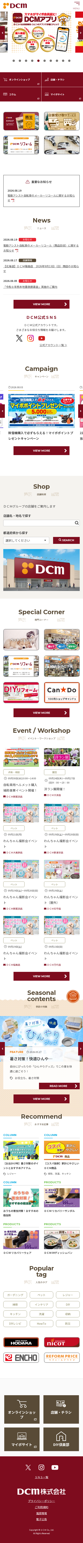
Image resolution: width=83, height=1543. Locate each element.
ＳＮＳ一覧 (41, 1477)
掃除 (50, 1173)
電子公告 (41, 1519)
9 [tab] (63, 61)
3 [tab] (26, 61)
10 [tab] (69, 61)
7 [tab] (51, 61)
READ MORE (58, 1086)
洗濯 (57, 1173)
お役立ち (20, 1078)
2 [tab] (20, 61)
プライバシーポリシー (41, 1501)
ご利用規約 (41, 1507)
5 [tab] (38, 61)
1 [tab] (14, 61)
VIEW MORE (41, 304)
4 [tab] (32, 61)
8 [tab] (57, 61)
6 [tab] (44, 61)
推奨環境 (41, 1513)
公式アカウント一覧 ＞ (53, 345)
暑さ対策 (33, 1078)
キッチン (66, 1173)
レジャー (11, 1173)
